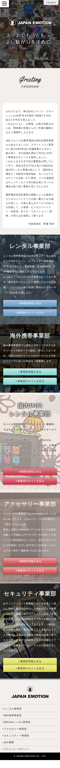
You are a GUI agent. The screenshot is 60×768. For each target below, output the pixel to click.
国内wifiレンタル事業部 (17, 722)
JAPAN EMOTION (26, 756)
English (52, 2)
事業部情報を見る (31, 303)
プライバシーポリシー (16, 749)
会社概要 (9, 742)
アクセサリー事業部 (15, 729)
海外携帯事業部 (13, 715)
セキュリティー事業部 (16, 735)
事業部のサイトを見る (30, 312)
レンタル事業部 (13, 708)
